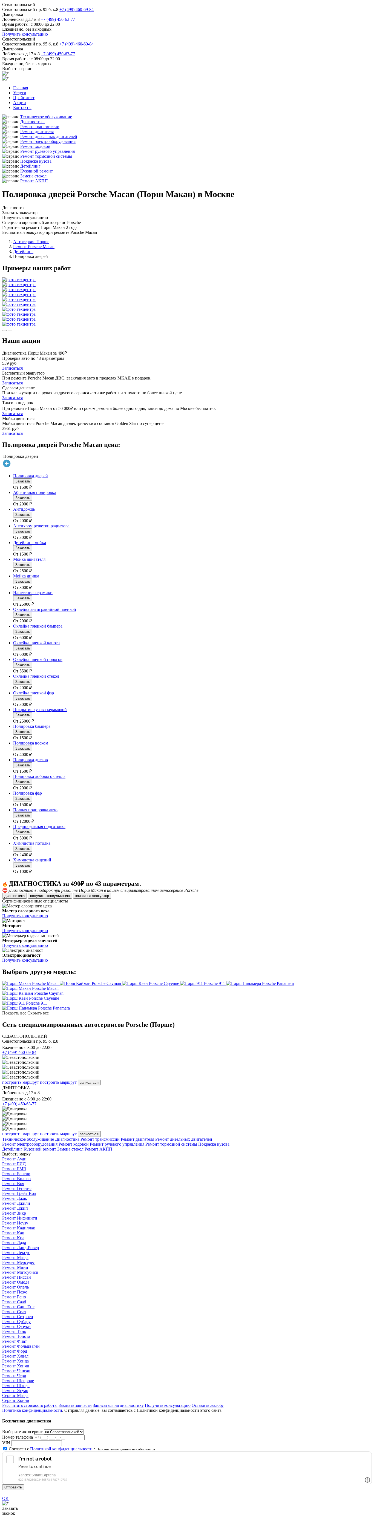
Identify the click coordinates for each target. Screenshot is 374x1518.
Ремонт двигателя (37, 131)
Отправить (13, 1487)
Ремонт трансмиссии (39, 126)
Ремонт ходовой (35, 146)
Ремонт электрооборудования (48, 141)
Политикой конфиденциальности (61, 1449)
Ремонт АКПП (34, 181)
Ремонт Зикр (14, 1213)
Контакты (22, 107)
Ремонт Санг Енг (18, 1306)
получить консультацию (50, 896)
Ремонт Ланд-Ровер (20, 1247)
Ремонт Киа (13, 1237)
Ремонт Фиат (14, 1341)
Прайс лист (23, 97)
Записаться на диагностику (118, 1405)
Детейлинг (30, 166)
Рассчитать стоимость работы (29, 1405)
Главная (20, 87)
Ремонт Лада (14, 1242)
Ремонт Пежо (14, 1292)
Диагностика (32, 121)
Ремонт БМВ (14, 1168)
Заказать (22, 481)
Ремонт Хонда (15, 1361)
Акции (19, 102)
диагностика (14, 896)
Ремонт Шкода (16, 1385)
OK (5, 1498)
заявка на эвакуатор (92, 896)
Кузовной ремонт (36, 171)
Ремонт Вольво (16, 1178)
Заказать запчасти (75, 1405)
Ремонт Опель (15, 1287)
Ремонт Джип (15, 1208)
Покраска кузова (35, 161)
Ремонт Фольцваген (21, 1346)
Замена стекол (33, 176)
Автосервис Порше (31, 241)
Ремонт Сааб (14, 1302)
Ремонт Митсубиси (20, 1272)
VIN (6, 1443)
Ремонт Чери (14, 1375)
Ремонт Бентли (16, 1173)
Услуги (19, 92)
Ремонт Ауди (14, 1159)
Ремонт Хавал (15, 1356)
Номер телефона (17, 1437)
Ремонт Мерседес (18, 1262)
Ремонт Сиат (14, 1311)
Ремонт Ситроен (17, 1316)
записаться (89, 1082)
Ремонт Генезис (16, 1188)
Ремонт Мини (15, 1267)
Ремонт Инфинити (19, 1218)
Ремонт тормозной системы (46, 156)
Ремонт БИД (14, 1164)
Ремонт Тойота (16, 1336)
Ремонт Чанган (16, 1371)
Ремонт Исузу (15, 1223)
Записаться (12, 368)
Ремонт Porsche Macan (33, 246)
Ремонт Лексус (16, 1252)
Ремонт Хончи (15, 1366)
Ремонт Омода (15, 1282)
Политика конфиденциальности (32, 1410)
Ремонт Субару (16, 1321)
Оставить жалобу (208, 1405)
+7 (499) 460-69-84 (76, 9)
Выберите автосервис (22, 1431)
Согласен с (51, 1449)
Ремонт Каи (13, 1233)
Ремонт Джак (14, 1198)
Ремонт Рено (14, 1297)
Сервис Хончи (15, 1400)
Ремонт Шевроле (18, 1380)
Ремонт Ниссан (16, 1277)
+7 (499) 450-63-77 (58, 19)
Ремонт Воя (13, 1183)
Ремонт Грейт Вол (19, 1193)
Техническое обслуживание (46, 116)
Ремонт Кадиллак (18, 1228)
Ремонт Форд (14, 1351)
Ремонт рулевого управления (47, 151)
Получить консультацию (25, 34)
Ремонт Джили (16, 1203)
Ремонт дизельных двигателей (48, 136)
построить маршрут (20, 1082)
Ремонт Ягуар (15, 1390)
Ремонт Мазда (15, 1257)
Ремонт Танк (14, 1331)
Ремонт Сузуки (16, 1326)
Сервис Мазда (15, 1395)
